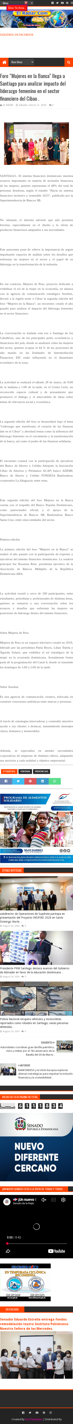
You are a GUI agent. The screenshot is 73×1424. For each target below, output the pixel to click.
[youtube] (62, 3)
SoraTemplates (34, 1419)
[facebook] (53, 3)
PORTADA (25, 771)
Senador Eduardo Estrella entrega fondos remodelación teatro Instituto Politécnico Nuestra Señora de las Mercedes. (34, 1324)
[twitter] (57, 3)
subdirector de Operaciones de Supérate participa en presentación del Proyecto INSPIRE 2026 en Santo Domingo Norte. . (32, 917)
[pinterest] (67, 3)
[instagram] (71, 3)
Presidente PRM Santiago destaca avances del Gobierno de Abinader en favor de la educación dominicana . (34, 970)
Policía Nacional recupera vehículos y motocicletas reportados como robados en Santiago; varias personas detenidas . (34, 1022)
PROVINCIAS (41, 771)
